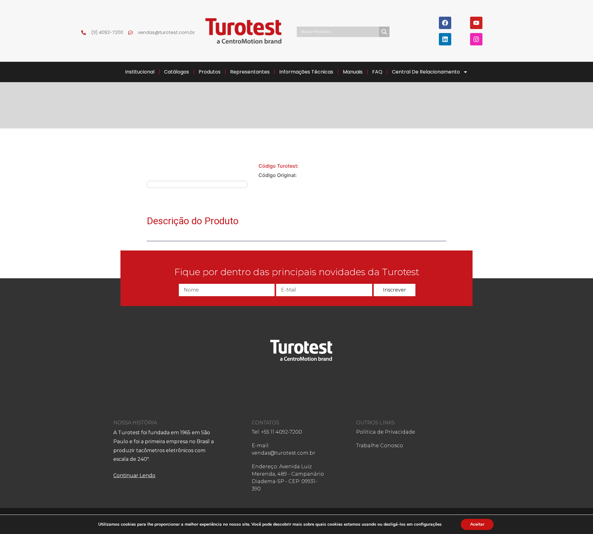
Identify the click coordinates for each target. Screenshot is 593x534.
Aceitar (477, 524)
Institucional (139, 71)
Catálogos (176, 71)
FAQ (377, 71)
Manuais (353, 71)
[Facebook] (445, 23)
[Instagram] (476, 39)
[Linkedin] (445, 39)
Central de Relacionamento (426, 71)
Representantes (250, 71)
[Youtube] (476, 23)
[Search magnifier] (384, 32)
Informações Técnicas (306, 71)
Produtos (210, 71)
